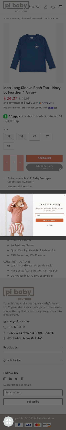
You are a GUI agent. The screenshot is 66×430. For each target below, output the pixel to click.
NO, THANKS (49, 225)
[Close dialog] (64, 195)
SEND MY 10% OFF (49, 220)
